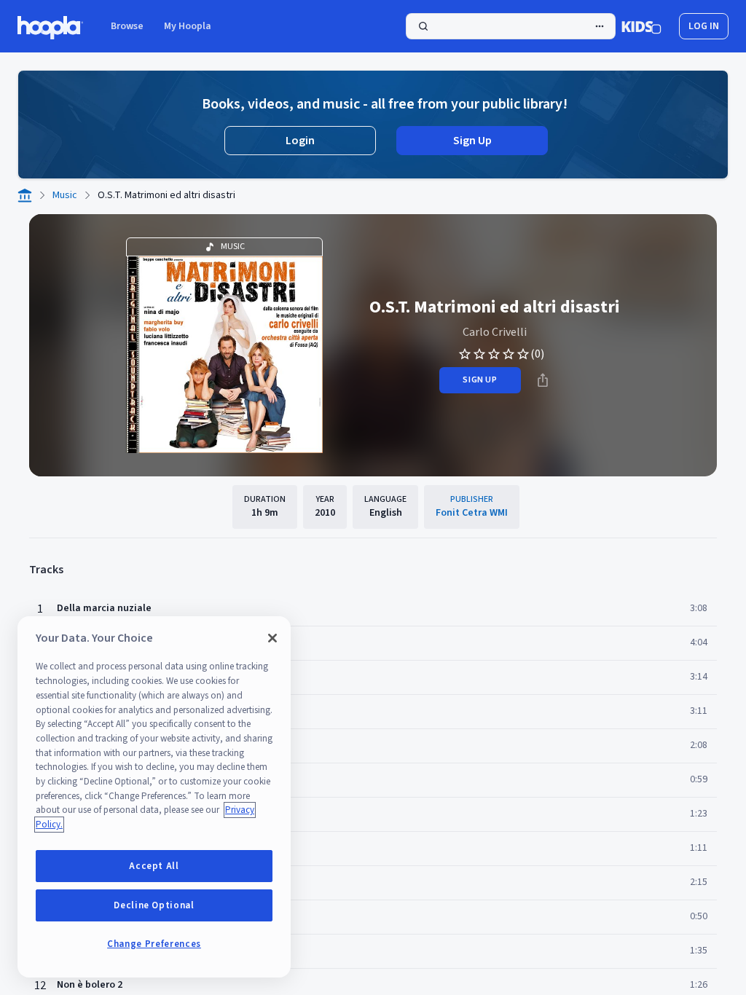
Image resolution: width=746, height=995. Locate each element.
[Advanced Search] (600, 26)
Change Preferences (154, 944)
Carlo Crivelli (495, 332)
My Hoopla (187, 26)
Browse (127, 26)
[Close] (272, 638)
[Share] (542, 380)
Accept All (154, 866)
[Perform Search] (511, 26)
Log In (703, 26)
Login (300, 141)
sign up (480, 380)
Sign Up (472, 141)
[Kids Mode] (641, 26)
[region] (154, 797)
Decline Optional (154, 905)
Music (64, 195)
